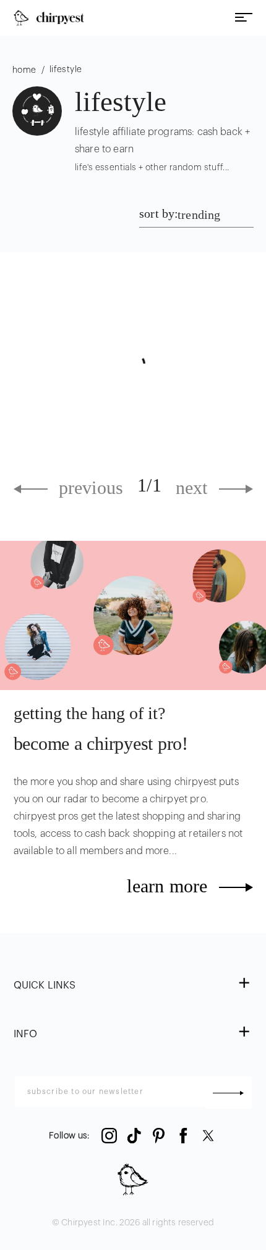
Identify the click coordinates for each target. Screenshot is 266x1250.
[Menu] (243, 18)
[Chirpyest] (49, 18)
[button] (133, 985)
